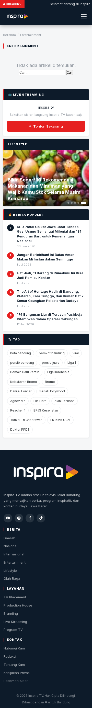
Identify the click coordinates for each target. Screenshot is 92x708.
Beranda (9, 35)
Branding (11, 613)
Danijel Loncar (20, 391)
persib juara (51, 362)
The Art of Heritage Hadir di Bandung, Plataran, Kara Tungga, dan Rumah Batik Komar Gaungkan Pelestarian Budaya (50, 296)
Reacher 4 (18, 410)
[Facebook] (30, 518)
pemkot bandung (52, 353)
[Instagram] (19, 518)
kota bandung (20, 353)
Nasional (10, 546)
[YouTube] (8, 518)
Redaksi (10, 656)
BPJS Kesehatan (45, 410)
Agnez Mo (18, 401)
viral (76, 353)
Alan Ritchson (64, 401)
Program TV (13, 629)
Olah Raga (12, 578)
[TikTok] (41, 518)
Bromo (50, 382)
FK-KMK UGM (60, 420)
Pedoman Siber (16, 681)
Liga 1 (71, 362)
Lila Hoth (40, 401)
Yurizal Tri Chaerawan (26, 420)
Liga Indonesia (58, 372)
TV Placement (15, 597)
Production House (18, 605)
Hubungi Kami (15, 648)
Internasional (14, 554)
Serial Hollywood (52, 391)
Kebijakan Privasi (17, 673)
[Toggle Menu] (83, 16)
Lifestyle (10, 570)
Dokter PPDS (20, 429)
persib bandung (22, 362)
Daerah (9, 538)
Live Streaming (15, 622)
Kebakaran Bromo (23, 382)
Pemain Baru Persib (24, 372)
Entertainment (15, 562)
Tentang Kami (15, 665)
